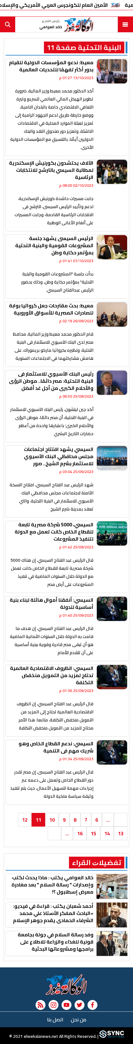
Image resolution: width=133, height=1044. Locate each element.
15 (93, 833)
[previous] (120, 820)
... (108, 819)
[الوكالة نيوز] (66, 984)
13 (120, 833)
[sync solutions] (111, 1036)
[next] (54, 833)
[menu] (125, 24)
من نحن (78, 1019)
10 (52, 819)
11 (38, 819)
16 (80, 833)
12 (25, 819)
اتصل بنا (55, 1019)
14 (107, 833)
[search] (7, 24)
